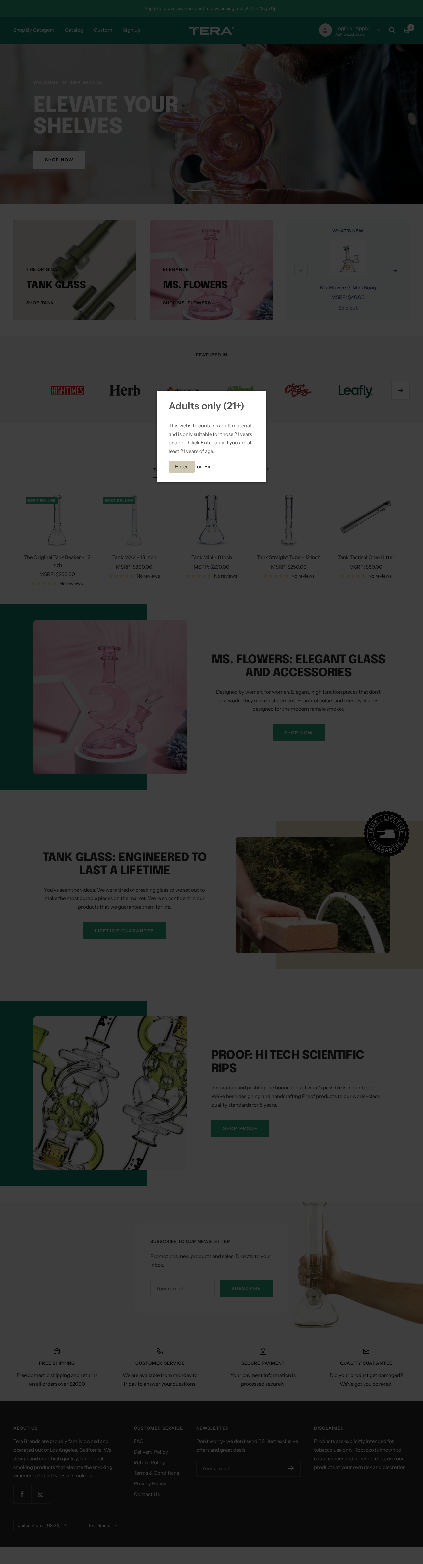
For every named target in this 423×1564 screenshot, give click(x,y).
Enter (181, 466)
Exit (208, 466)
